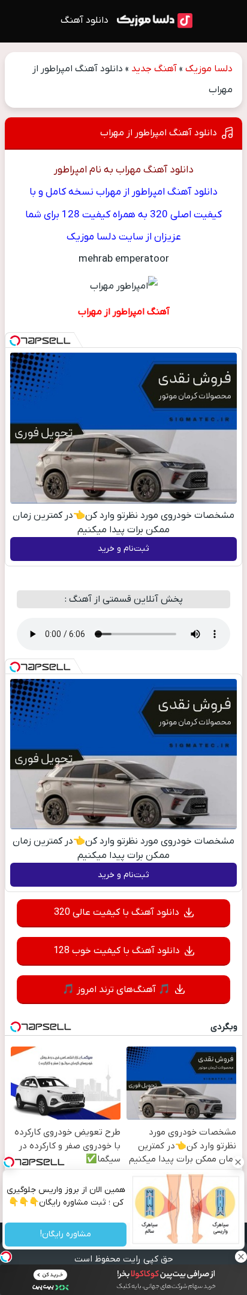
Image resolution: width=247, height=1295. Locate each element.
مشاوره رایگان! (65, 1235)
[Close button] (238, 1162)
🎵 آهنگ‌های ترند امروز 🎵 (116, 990)
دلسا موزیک (209, 69)
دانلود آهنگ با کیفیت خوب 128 (116, 951)
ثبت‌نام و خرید (123, 548)
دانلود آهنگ (85, 20)
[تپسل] (15, 341)
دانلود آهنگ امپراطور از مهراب (158, 133)
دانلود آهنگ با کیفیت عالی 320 (116, 912)
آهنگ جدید (154, 69)
